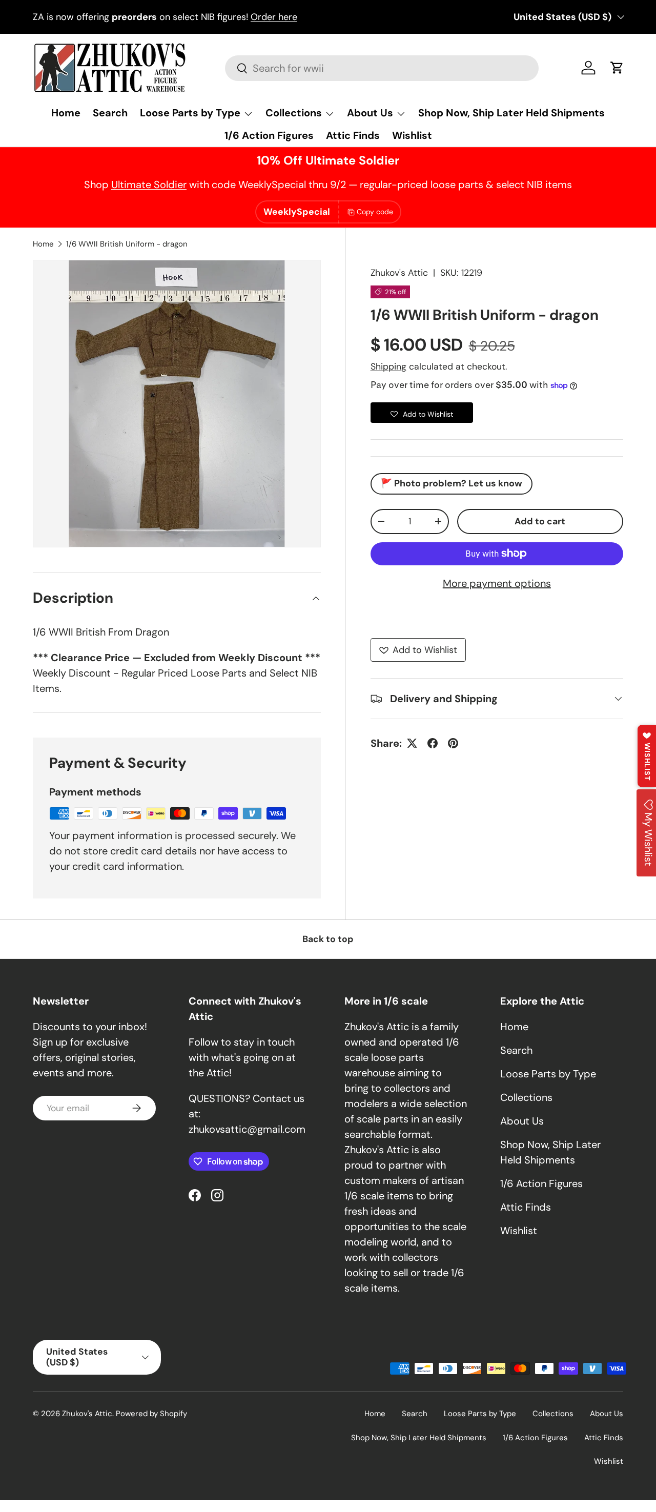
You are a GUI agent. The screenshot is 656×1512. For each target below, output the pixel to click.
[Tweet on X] (412, 743)
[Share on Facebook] (432, 743)
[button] (617, 67)
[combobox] (381, 68)
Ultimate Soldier (149, 184)
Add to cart (540, 521)
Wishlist (412, 135)
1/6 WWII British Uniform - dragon (127, 244)
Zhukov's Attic (399, 272)
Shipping (388, 366)
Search (110, 112)
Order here (274, 17)
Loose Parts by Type (190, 112)
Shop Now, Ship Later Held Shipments (511, 112)
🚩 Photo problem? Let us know (451, 483)
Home (65, 112)
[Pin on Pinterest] (453, 743)
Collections (293, 112)
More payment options (497, 583)
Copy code (375, 211)
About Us (370, 112)
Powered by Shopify (151, 1413)
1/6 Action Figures (269, 135)
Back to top (328, 939)
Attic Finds (353, 135)
